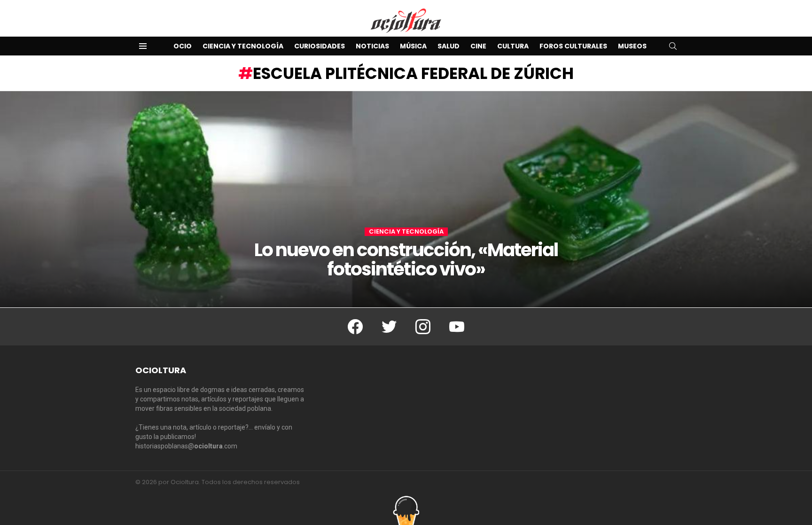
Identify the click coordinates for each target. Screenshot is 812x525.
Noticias (372, 46)
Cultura (513, 46)
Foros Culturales (573, 46)
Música (413, 46)
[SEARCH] (673, 46)
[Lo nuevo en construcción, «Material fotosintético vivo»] (406, 199)
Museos (632, 46)
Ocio (182, 46)
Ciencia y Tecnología (243, 46)
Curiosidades (319, 46)
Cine (478, 46)
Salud (448, 46)
